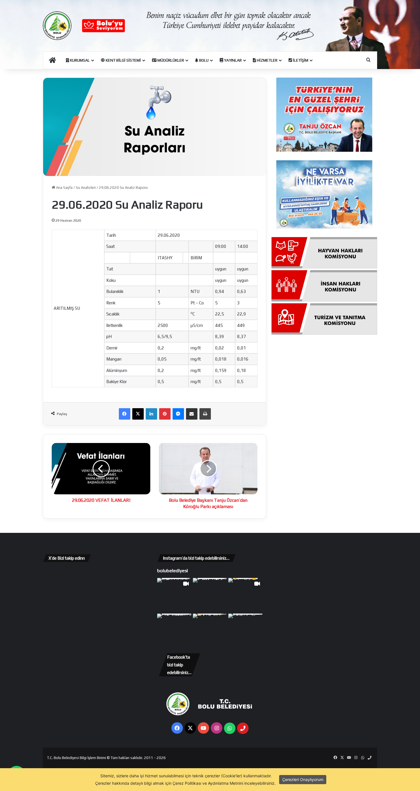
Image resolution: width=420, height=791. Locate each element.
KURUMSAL (79, 60)
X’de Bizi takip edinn (67, 558)
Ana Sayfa (64, 187)
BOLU (203, 60)
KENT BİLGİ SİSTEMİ (123, 60)
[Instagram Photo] (210, 595)
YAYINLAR (232, 60)
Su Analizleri (86, 187)
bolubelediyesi (172, 570)
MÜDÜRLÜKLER (170, 60)
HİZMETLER (266, 60)
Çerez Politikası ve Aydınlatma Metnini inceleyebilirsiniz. (224, 783)
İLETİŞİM (300, 60)
